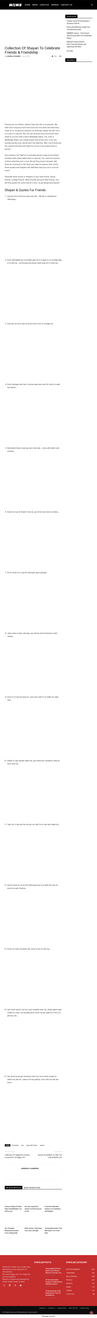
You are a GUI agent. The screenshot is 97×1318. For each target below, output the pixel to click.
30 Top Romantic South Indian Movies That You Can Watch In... (53, 1293)
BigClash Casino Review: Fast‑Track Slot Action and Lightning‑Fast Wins (76, 44)
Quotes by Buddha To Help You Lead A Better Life (50, 1156)
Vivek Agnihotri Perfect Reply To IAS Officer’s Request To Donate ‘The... (53, 1271)
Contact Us (66, 5)
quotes (42, 1145)
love (22, 1145)
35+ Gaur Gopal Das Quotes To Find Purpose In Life (33, 1209)
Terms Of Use (73, 1308)
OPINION (55, 5)
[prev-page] (6, 1237)
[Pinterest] (15, 1285)
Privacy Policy (61, 1308)
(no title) (70, 51)
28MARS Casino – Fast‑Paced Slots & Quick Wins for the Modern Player (79, 35)
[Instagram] (10, 1285)
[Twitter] (20, 1285)
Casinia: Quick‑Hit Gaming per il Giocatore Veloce (78, 22)
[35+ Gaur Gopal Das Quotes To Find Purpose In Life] (33, 1198)
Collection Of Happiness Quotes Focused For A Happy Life (17, 1156)
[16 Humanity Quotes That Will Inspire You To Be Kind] (53, 1220)
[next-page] (10, 1237)
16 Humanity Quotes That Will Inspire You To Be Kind (53, 1230)
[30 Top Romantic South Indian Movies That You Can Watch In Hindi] (39, 1293)
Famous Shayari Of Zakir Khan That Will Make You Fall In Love (13, 1209)
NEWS (35, 5)
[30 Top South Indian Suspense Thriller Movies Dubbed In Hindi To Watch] (39, 1282)
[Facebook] (4, 1285)
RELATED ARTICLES (13, 1188)
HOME (27, 5)
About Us (42, 1308)
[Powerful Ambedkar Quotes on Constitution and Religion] (53, 1198)
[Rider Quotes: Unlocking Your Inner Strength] (33, 1220)
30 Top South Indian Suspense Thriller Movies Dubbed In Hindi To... (53, 1282)
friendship (15, 1145)
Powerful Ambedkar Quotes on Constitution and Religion (53, 1209)
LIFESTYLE (44, 5)
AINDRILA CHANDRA (13, 56)
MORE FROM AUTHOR (32, 1188)
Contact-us (51, 1308)
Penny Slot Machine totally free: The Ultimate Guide (78, 28)
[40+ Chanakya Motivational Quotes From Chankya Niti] (13, 1220)
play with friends (31, 1145)
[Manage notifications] (91, 1313)
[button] (92, 5)
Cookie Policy (84, 1308)
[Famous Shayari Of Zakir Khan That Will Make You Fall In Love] (13, 1198)
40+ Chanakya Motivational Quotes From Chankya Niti (12, 1230)
